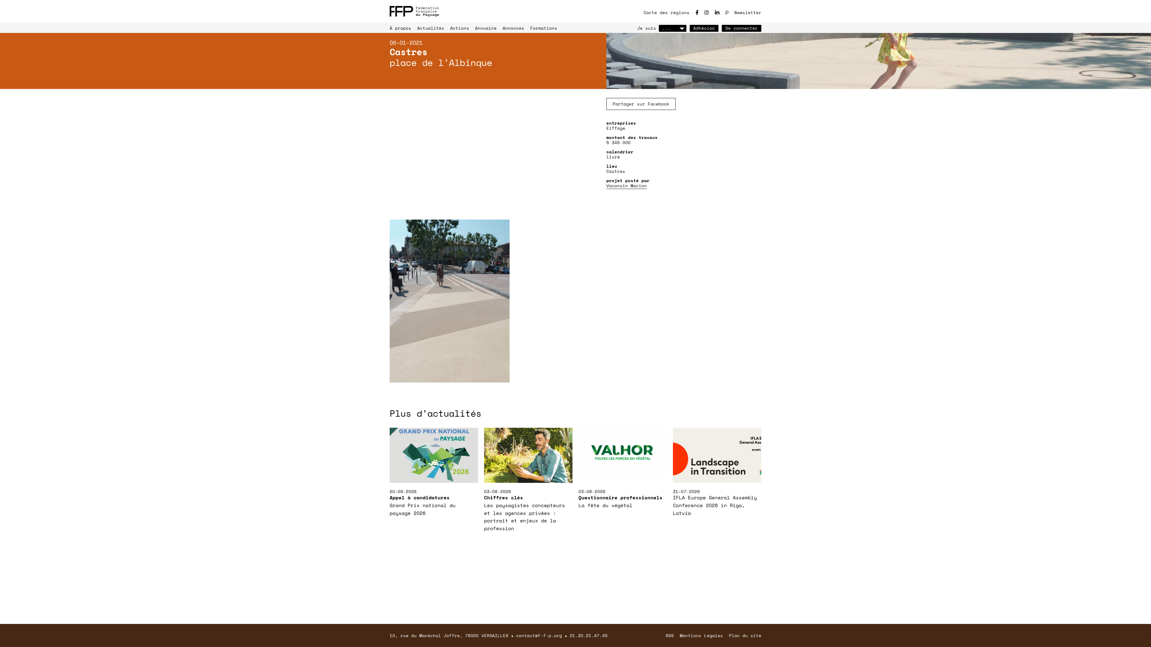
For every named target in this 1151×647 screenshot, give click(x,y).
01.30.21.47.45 (589, 635)
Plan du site (745, 635)
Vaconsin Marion (626, 185)
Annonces (513, 28)
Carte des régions (666, 12)
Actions (459, 28)
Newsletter (747, 12)
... (666, 28)
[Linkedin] (717, 12)
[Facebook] (696, 12)
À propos (400, 28)
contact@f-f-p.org (539, 635)
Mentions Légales (701, 635)
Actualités (430, 28)
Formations (543, 28)
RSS (670, 635)
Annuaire (486, 28)
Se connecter (741, 28)
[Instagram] (706, 12)
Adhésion (704, 28)
